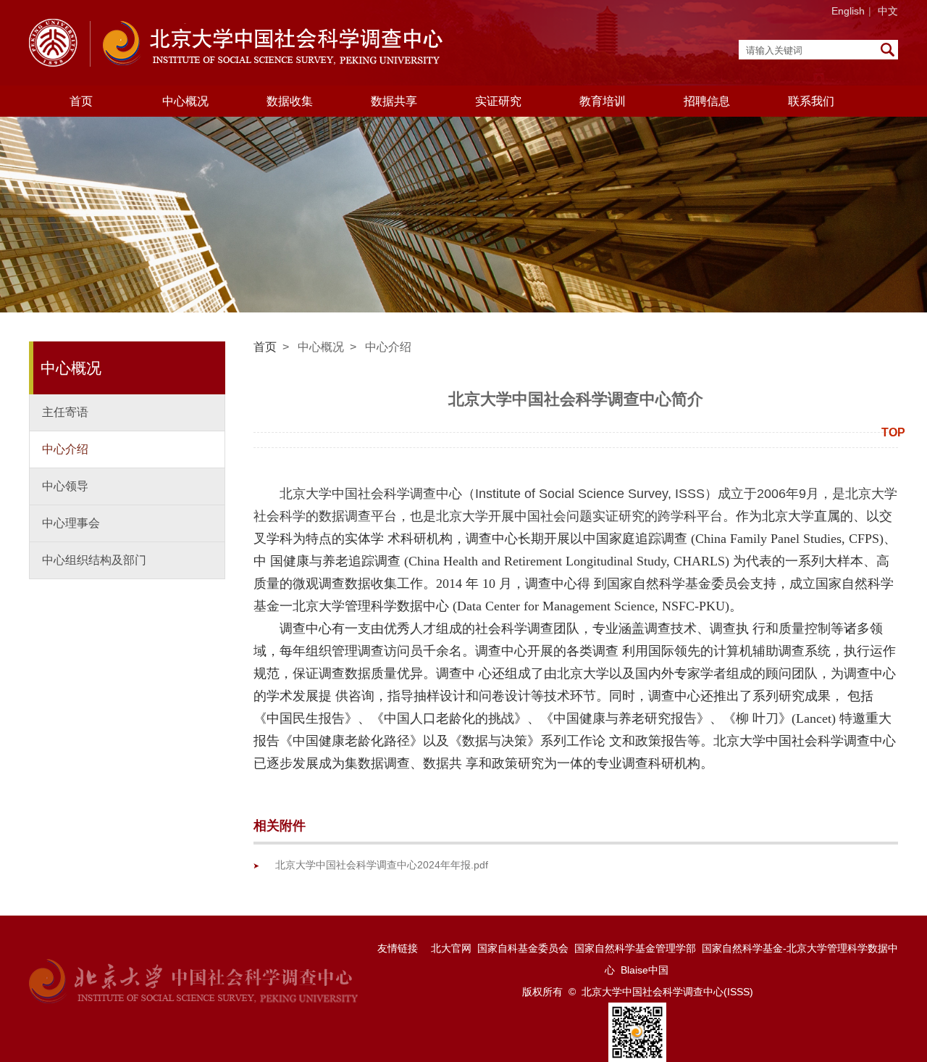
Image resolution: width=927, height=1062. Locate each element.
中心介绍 (65, 449)
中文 (888, 11)
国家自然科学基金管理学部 (635, 948)
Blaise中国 (644, 970)
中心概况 (321, 347)
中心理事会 (71, 523)
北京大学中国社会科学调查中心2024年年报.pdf (381, 865)
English (848, 11)
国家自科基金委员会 (523, 948)
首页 (81, 101)
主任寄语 (65, 412)
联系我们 (811, 101)
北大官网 (451, 948)
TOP (893, 432)
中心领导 (65, 486)
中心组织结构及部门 (94, 560)
